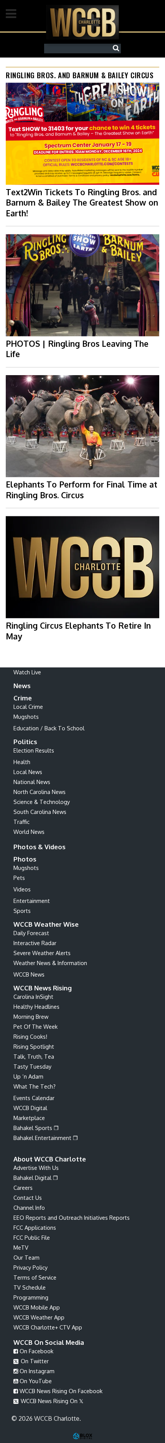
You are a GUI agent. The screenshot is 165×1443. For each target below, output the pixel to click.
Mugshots (26, 716)
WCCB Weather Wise (46, 924)
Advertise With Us (36, 1167)
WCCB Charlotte (82, 22)
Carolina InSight (33, 996)
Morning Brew (30, 1016)
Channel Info (29, 1207)
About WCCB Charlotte (49, 1159)
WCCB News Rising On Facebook (60, 1390)
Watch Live (27, 672)
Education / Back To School (48, 728)
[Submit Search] (118, 48)
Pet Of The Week (35, 1026)
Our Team (26, 1257)
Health (21, 761)
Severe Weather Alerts (42, 952)
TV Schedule (29, 1287)
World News (29, 831)
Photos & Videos (39, 847)
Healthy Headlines (36, 1006)
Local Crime (28, 706)
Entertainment (31, 900)
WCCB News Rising (42, 988)
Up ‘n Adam (28, 1076)
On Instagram (36, 1370)
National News (31, 781)
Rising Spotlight (33, 1046)
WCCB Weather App (38, 1317)
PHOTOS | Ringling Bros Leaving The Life (77, 348)
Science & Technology (41, 801)
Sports (22, 910)
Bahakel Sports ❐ (36, 1127)
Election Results (33, 750)
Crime (22, 698)
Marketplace (29, 1117)
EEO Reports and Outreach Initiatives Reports (71, 1217)
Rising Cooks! (30, 1036)
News (22, 686)
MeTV (20, 1247)
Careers (23, 1187)
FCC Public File (31, 1237)
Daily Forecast (31, 932)
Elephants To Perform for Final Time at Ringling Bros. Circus (81, 489)
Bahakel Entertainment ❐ (45, 1137)
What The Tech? (34, 1086)
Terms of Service (34, 1277)
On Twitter (34, 1360)
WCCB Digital (30, 1107)
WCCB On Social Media (48, 1342)
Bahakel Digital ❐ (35, 1177)
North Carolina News (39, 791)
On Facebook (35, 1350)
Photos (24, 859)
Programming (30, 1297)
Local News (27, 771)
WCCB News (29, 974)
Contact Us (27, 1197)
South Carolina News (39, 811)
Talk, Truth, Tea (33, 1056)
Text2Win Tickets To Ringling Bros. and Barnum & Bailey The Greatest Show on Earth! (82, 202)
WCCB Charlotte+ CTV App (47, 1327)
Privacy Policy (30, 1267)
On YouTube (35, 1380)
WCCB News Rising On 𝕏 (51, 1400)
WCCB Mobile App (36, 1307)
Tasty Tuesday (32, 1066)
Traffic (21, 821)
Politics (25, 742)
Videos (22, 889)
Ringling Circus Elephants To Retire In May (78, 630)
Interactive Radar (34, 942)
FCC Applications (34, 1227)
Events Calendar (33, 1097)
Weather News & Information (50, 962)
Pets (19, 877)
